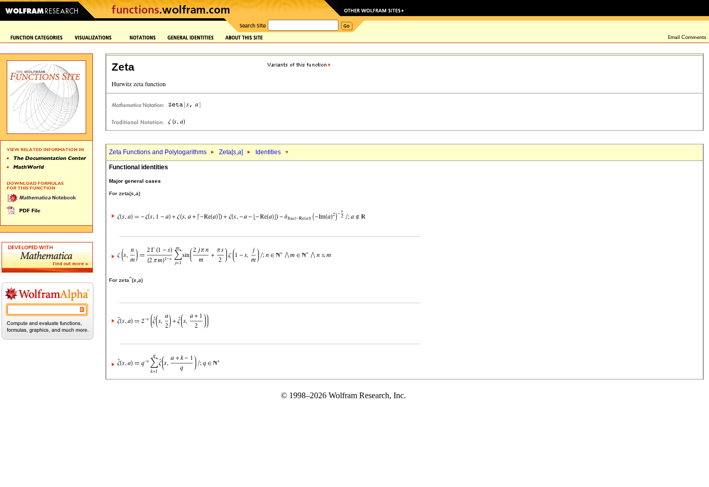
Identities (268, 152)
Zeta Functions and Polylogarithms (158, 152)
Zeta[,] (231, 152)
